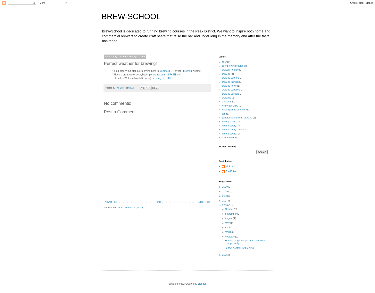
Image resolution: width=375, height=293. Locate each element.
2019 (225, 191)
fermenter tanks (230, 105)
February (230, 236)
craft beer (227, 101)
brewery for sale (230, 69)
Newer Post (111, 202)
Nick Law (230, 166)
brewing (226, 74)
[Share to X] (150, 88)
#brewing (187, 70)
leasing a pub (229, 121)
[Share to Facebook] (153, 88)
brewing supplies (231, 89)
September (231, 213)
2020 (225, 186)
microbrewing (229, 133)
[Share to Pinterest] (157, 88)
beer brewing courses (233, 66)
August (229, 218)
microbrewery (229, 125)
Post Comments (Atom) (130, 207)
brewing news (229, 85)
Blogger (202, 283)
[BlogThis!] (146, 88)
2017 (225, 200)
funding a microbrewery (234, 109)
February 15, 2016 (162, 78)
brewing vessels (230, 93)
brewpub (226, 97)
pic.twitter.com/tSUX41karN (164, 74)
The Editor (231, 171)
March (228, 232)
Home (158, 202)
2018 (225, 196)
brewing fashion (230, 82)
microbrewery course (233, 129)
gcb (224, 113)
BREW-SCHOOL (131, 16)
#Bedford (165, 70)
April (227, 227)
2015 (225, 255)
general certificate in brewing (237, 117)
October (229, 209)
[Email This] (142, 88)
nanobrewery (229, 137)
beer (224, 62)
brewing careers (230, 77)
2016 (225, 205)
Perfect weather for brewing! (239, 248)
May (227, 223)
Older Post (204, 202)
